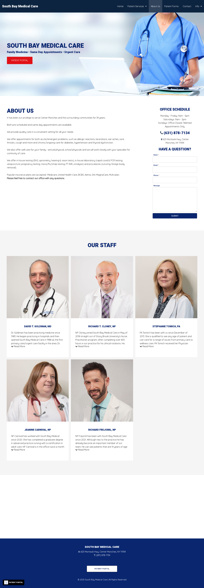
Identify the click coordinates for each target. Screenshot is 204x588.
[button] (19, 60)
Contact (187, 6)
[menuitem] (120, 6)
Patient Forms (171, 6)
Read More (19, 346)
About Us (155, 6)
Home (120, 6)
